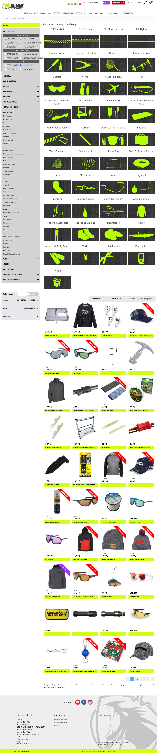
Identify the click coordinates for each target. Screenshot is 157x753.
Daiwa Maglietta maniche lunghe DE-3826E (85, 335)
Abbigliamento (8, 195)
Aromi (5, 147)
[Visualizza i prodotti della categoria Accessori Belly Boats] (57, 258)
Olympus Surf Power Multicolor (139, 410)
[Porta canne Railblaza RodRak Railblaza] (113, 315)
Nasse (5, 243)
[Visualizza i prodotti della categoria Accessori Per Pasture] (113, 139)
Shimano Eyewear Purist (80, 522)
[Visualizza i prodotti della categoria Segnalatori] (113, 112)
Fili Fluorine (7, 119)
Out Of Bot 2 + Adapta (135, 522)
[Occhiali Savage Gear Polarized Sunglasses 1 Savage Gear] (85, 576)
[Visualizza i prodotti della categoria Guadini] (113, 65)
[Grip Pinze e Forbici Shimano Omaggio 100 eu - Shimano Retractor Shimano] (85, 651)
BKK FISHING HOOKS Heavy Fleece (54, 410)
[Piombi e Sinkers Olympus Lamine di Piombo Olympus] (57, 464)
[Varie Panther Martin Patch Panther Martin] (57, 613)
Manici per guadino (10, 164)
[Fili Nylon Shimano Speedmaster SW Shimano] (113, 502)
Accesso (138, 3)
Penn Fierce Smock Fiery (80, 559)
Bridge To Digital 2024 (23, 743)
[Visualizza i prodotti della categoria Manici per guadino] (57, 139)
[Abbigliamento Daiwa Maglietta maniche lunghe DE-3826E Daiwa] (85, 315)
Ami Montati (7, 240)
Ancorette (6, 185)
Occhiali (6, 143)
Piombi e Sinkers (9, 188)
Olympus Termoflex (107, 410)
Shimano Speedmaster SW (109, 522)
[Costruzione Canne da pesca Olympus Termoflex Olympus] (113, 390)
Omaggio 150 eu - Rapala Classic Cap (140, 485)
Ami (4, 178)
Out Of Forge (77, 373)
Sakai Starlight (106, 447)
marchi (129, 3)
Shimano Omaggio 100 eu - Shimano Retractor (85, 671)
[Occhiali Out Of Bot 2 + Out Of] (57, 539)
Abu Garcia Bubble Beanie (137, 559)
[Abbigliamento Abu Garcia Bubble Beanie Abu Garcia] (141, 539)
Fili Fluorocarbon (9, 123)
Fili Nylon (6, 126)
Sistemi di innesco (10, 192)
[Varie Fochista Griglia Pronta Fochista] (113, 651)
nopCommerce (25, 751)
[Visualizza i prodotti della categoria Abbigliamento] (141, 211)
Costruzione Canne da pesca (13, 154)
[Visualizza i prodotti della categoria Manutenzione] (57, 65)
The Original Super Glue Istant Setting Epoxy (85, 484)
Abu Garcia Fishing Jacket (52, 597)
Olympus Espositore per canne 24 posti (84, 447)
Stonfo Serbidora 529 (51, 335)
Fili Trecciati (7, 116)
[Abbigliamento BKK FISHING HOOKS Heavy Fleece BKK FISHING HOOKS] (57, 390)
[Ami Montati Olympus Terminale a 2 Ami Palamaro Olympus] (113, 353)
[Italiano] (69, 4)
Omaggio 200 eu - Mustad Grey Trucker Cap (141, 336)
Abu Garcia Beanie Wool (108, 559)
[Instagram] (90, 704)
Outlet (106, 2)
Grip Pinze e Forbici (10, 133)
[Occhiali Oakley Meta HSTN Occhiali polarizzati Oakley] (141, 576)
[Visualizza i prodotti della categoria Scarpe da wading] (85, 235)
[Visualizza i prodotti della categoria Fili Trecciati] (57, 41)
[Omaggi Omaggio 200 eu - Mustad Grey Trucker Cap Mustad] (141, 315)
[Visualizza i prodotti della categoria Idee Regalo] (113, 258)
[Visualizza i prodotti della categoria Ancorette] (57, 211)
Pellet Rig (6, 250)
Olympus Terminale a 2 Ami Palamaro (112, 373)
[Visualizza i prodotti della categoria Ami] (113, 187)
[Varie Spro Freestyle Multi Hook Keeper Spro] (85, 390)
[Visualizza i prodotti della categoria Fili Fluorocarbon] (113, 41)
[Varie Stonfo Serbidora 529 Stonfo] (57, 315)
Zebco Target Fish (106, 596)
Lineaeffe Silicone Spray (52, 522)
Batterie (6, 168)
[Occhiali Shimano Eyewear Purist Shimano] (85, 502)
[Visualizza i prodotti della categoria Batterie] (141, 139)
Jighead (6, 181)
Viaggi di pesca (8, 150)
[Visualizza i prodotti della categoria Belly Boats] (113, 235)
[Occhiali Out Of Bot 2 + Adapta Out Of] (141, 502)
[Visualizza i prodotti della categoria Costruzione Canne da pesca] (57, 116)
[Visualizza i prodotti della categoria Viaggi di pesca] (113, 89)
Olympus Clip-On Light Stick (53, 447)
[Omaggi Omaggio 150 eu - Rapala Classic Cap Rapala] (141, 464)
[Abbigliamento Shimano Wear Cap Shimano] (141, 651)
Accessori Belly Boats (11, 212)
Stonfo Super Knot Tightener (138, 373)
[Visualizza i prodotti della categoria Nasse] (57, 187)
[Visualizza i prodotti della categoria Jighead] (141, 187)
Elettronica (7, 223)
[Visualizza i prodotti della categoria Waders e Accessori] (57, 235)
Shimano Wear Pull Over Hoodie (111, 485)
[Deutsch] (74, 4)
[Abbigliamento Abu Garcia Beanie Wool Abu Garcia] (113, 539)
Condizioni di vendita (60, 719)
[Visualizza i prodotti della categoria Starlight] (85, 139)
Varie (5, 216)
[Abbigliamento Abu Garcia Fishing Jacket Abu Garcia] (57, 576)
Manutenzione (8, 130)
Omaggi (6, 226)
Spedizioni (56, 725)
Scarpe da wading (9, 202)
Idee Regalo (7, 219)
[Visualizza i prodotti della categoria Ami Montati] (85, 163)
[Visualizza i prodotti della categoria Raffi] (141, 89)
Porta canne (7, 157)
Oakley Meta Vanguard (136, 634)
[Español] (80, 4)
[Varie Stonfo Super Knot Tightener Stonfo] (141, 353)
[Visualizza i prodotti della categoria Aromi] (85, 89)
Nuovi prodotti (95, 3)
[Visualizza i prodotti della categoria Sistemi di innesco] (113, 211)
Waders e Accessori (10, 199)
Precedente (127, 679)
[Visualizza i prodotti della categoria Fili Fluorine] (85, 41)
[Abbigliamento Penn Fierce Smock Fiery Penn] (85, 539)
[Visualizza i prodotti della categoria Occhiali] (57, 89)
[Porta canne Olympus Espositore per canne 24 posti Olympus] (85, 427)
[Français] (77, 4)
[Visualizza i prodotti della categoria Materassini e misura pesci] (141, 116)
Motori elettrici (8, 140)
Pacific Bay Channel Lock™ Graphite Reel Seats (85, 634)
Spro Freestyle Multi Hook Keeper (83, 410)
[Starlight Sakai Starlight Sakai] (113, 427)
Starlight (6, 233)
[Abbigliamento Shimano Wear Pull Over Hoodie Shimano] (113, 464)
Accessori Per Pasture (11, 237)
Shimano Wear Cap (135, 671)
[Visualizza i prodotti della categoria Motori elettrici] (141, 65)
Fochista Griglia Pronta (108, 671)
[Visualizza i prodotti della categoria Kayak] (141, 235)
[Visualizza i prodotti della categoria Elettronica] (141, 258)
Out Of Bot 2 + (49, 559)
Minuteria (6, 174)
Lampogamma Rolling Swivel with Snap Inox (57, 671)
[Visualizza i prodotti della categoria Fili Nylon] (141, 41)
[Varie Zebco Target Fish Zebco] (113, 576)
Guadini (6, 136)
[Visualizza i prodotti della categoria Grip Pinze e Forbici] (85, 65)
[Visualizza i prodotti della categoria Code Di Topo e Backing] (141, 163)
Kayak (5, 209)
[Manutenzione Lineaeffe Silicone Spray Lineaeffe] (57, 502)
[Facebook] (83, 704)
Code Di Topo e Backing (11, 254)
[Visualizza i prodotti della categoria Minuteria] (85, 187)
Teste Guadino (8, 171)
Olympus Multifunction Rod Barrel (140, 447)
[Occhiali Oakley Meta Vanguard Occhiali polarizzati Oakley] (141, 613)
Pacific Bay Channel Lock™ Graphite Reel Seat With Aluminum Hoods (113, 634)
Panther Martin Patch (51, 634)
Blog (18, 742)
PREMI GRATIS (118, 2)
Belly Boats (7, 205)
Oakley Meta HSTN (135, 596)
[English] (72, 4)
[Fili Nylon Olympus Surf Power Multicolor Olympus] (141, 390)
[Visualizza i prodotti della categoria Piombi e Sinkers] (85, 211)
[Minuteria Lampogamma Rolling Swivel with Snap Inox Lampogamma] (57, 651)
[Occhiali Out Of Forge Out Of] (85, 353)
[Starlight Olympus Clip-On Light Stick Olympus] (57, 427)
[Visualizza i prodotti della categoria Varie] (85, 258)
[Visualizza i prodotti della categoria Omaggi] (57, 282)
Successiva (148, 679)
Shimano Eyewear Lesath (52, 373)
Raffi (4, 230)
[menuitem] (30, 742)
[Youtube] (77, 704)
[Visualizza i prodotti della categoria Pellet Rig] (113, 163)
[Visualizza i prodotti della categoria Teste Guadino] (57, 163)
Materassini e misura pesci (12, 161)
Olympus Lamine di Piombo (52, 484)
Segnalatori (7, 247)
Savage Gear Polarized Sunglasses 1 (83, 597)
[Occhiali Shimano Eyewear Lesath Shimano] (57, 353)
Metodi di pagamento (60, 722)
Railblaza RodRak (107, 335)
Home (7, 19)
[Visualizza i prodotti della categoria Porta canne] (85, 112)
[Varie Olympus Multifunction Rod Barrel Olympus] (141, 427)
